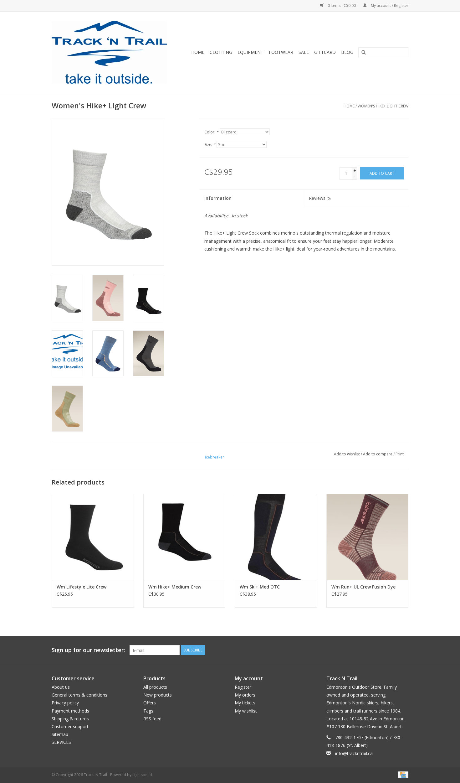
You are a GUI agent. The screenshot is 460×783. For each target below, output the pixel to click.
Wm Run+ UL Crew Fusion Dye (363, 587)
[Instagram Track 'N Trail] (403, 650)
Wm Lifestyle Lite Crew (81, 587)
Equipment (250, 52)
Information (218, 198)
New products (157, 695)
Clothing (221, 52)
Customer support (70, 726)
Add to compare (378, 454)
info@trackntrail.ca (354, 753)
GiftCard (325, 52)
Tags (148, 711)
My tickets (245, 703)
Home (197, 52)
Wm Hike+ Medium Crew (174, 587)
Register (243, 687)
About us (61, 687)
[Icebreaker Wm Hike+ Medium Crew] (184, 537)
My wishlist (246, 711)
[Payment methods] (402, 774)
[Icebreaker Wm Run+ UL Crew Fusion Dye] (367, 537)
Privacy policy (65, 703)
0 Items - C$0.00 (342, 5)
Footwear (281, 52)
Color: (211, 132)
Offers (149, 703)
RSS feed (152, 719)
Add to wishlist (347, 454)
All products (155, 687)
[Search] (361, 52)
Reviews (319, 198)
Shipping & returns (70, 719)
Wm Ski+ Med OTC (260, 587)
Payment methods (70, 711)
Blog (347, 52)
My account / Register (389, 5)
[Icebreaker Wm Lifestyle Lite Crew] (93, 537)
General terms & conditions (79, 695)
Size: (209, 144)
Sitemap (60, 734)
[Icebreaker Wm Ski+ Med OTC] (276, 537)
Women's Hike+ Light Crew (383, 106)
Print (400, 454)
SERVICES (61, 742)
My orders (245, 695)
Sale (304, 52)
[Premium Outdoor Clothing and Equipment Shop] (113, 52)
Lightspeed (142, 774)
